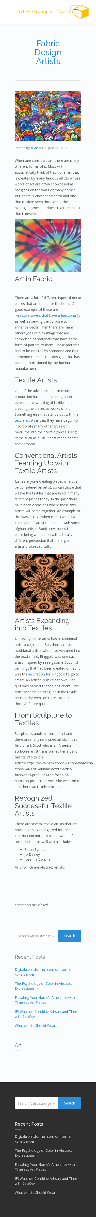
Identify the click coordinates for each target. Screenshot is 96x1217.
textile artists (25, 420)
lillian (34, 148)
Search (69, 935)
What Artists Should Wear (35, 1025)
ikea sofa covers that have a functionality (47, 315)
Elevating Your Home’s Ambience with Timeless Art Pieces (45, 1000)
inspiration (36, 674)
